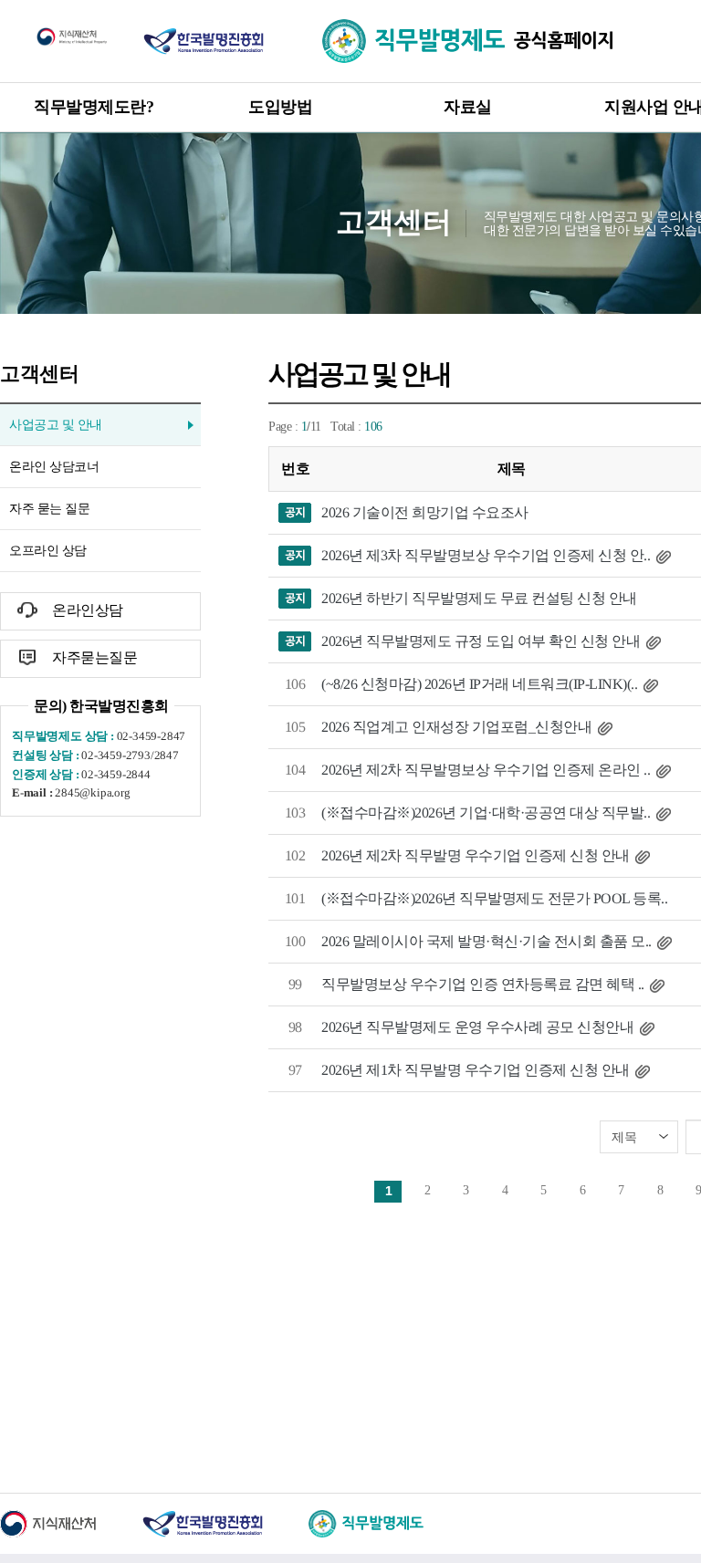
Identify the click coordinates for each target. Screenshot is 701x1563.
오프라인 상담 (48, 550)
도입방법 (280, 107)
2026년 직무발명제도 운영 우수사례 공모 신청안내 (477, 1027)
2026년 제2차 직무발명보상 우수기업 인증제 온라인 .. (485, 769)
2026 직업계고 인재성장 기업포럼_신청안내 (456, 727)
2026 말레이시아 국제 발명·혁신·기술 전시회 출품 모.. (486, 941)
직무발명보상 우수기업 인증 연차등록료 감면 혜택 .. (482, 984)
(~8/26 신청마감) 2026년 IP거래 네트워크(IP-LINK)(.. (479, 684)
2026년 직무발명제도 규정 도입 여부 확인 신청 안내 (480, 641)
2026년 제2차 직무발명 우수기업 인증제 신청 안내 (475, 855)
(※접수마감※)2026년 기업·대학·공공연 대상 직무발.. (485, 812)
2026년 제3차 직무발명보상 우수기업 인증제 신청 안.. (485, 555)
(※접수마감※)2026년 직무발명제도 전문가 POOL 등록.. (494, 898)
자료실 (468, 107)
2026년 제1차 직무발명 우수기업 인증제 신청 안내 (475, 1070)
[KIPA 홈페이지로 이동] (203, 40)
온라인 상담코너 (54, 467)
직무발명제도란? (93, 107)
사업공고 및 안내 (55, 425)
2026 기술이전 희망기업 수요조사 (424, 512)
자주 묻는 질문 (49, 509)
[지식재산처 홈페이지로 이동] (72, 35)
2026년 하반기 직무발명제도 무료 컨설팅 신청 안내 (479, 598)
